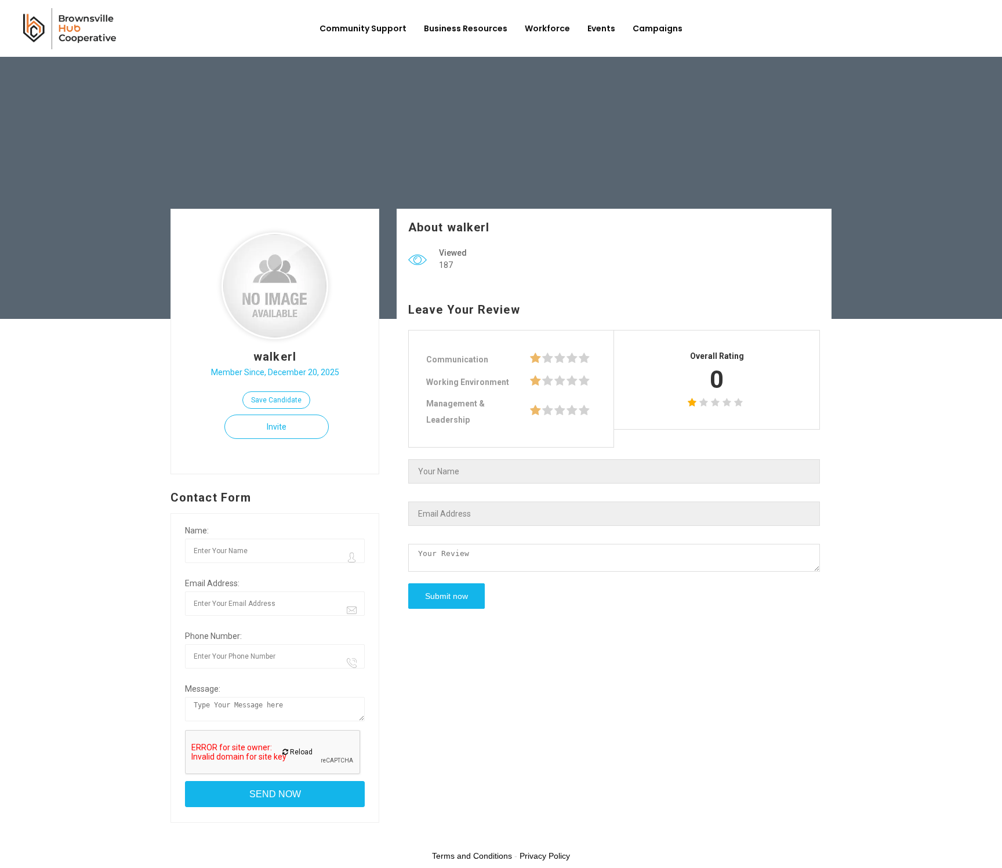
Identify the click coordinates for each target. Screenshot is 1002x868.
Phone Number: (213, 636)
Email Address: (212, 583)
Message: (202, 688)
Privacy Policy (545, 855)
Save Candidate (276, 400)
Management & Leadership (455, 411)
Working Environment (467, 382)
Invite (276, 426)
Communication (457, 359)
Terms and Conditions (472, 855)
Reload (300, 752)
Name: (197, 530)
